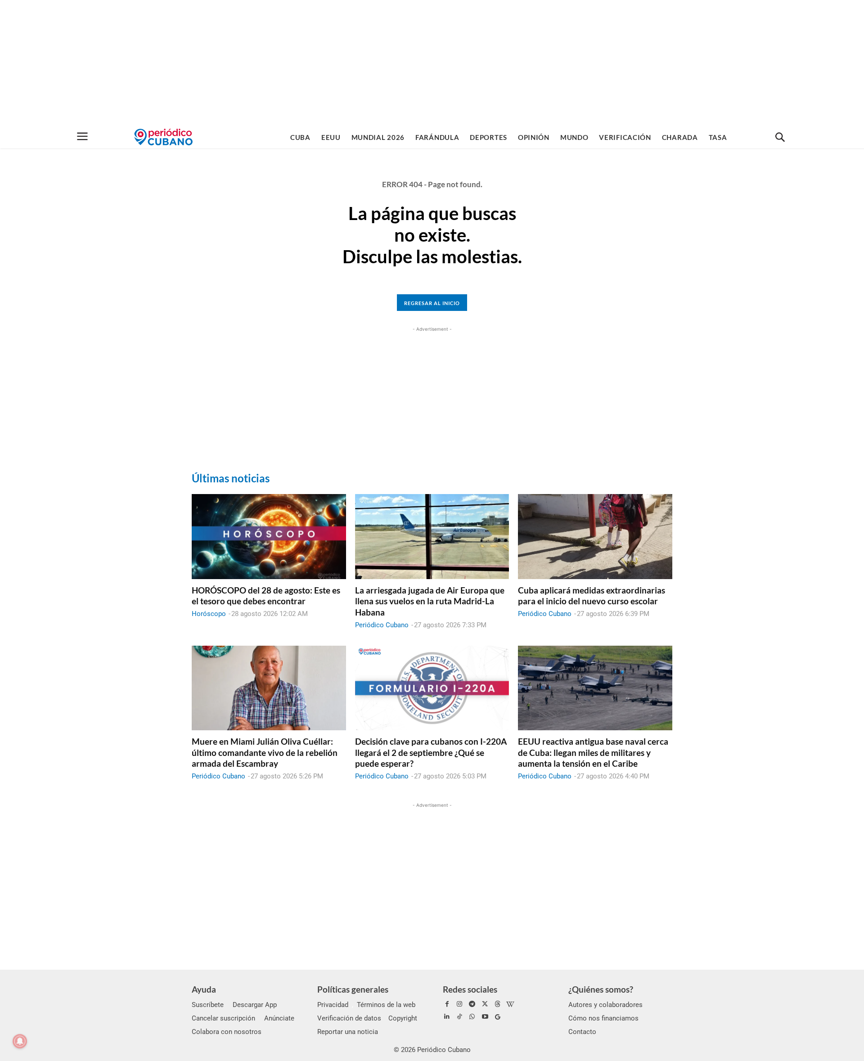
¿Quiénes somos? (600, 989)
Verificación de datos (349, 1018)
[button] (780, 137)
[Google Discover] (498, 1017)
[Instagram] (459, 1004)
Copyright (402, 1018)
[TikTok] (459, 1017)
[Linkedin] (447, 1017)
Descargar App (255, 1005)
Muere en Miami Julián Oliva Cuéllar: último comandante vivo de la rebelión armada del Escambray (265, 752)
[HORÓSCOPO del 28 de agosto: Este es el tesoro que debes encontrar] (269, 536)
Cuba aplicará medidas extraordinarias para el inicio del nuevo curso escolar (591, 596)
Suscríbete (208, 1005)
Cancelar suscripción (223, 1018)
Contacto (582, 1032)
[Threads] (498, 1004)
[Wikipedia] (510, 1004)
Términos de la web (386, 1005)
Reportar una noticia (347, 1032)
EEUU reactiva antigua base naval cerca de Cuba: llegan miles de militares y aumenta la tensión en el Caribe (593, 752)
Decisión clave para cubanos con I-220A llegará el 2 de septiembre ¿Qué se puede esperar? (431, 752)
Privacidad (332, 1005)
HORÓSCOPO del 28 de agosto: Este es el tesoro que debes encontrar (266, 596)
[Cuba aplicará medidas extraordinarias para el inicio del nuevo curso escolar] (595, 536)
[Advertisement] (432, 63)
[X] (485, 1004)
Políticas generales (352, 989)
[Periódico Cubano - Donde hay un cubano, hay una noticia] (163, 137)
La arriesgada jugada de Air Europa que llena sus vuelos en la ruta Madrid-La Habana (429, 601)
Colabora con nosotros (226, 1032)
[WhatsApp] (472, 1017)
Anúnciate (279, 1018)
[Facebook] (447, 1004)
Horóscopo (209, 614)
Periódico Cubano (382, 625)
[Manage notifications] (20, 1041)
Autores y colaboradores (605, 1005)
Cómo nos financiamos (603, 1018)
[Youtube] (485, 1017)
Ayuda (204, 989)
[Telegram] (472, 1004)
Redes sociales (470, 989)
